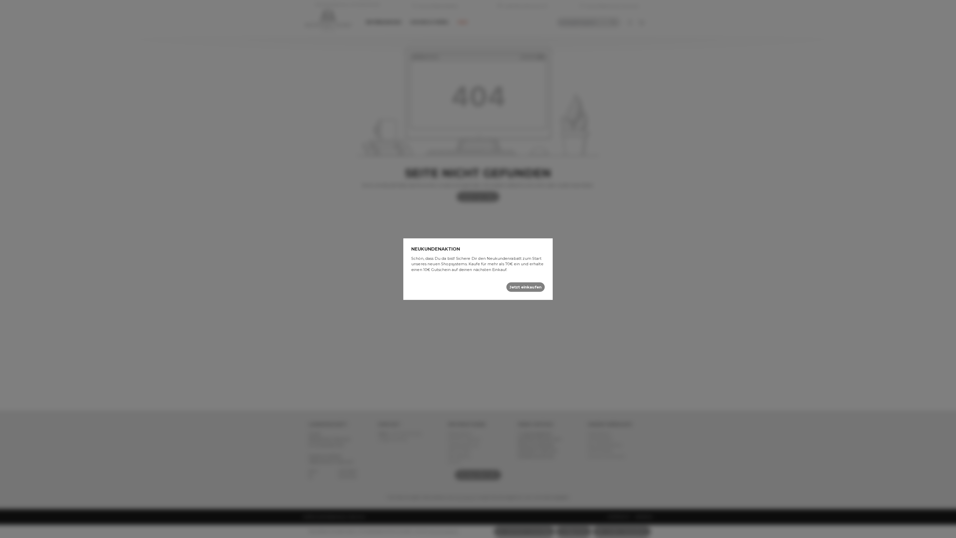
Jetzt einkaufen (525, 287)
